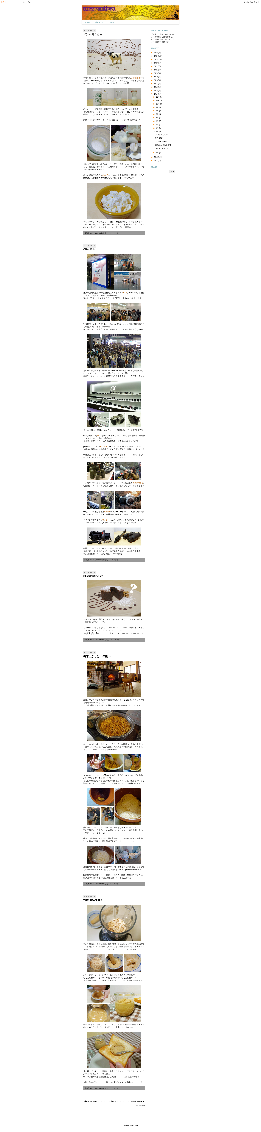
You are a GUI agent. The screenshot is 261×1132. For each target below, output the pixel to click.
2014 (156, 94)
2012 (156, 160)
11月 (158, 100)
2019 (156, 77)
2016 (156, 87)
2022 (156, 66)
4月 (157, 125)
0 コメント (115, 639)
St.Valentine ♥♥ (93, 576)
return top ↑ (140, 1106)
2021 (156, 70)
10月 (158, 104)
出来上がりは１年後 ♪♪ (97, 656)
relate (111, 22)
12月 (158, 97)
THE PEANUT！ (93, 900)
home (87, 22)
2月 (157, 131)
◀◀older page (90, 1101)
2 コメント (114, 233)
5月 (157, 121)
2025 (156, 56)
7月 (157, 114)
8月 (157, 111)
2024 (156, 59)
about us (99, 22)
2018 (156, 80)
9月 (157, 107)
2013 (156, 157)
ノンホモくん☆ (92, 34)
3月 (157, 128)
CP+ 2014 (89, 249)
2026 (156, 53)
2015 (156, 91)
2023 (156, 63)
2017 (156, 84)
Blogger (135, 1125)
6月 (157, 118)
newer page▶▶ (137, 1101)
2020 (156, 73)
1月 (157, 153)
